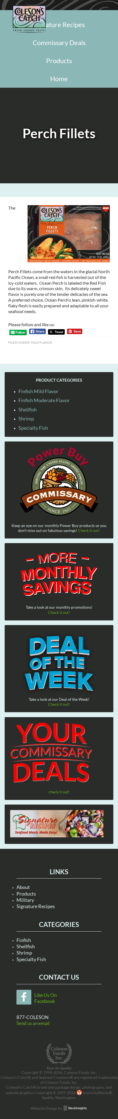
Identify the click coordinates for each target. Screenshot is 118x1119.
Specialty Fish (33, 428)
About (23, 887)
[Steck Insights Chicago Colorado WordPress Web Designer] (75, 1108)
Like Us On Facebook (45, 998)
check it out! (59, 792)
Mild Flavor (41, 342)
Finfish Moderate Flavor (44, 400)
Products (26, 894)
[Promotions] (59, 573)
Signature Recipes (35, 906)
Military (25, 900)
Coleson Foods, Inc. (29, 19)
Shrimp (26, 419)
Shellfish (27, 410)
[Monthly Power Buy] (59, 482)
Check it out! (89, 530)
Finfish (23, 940)
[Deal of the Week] (59, 664)
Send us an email (32, 1023)
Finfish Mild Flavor (38, 391)
